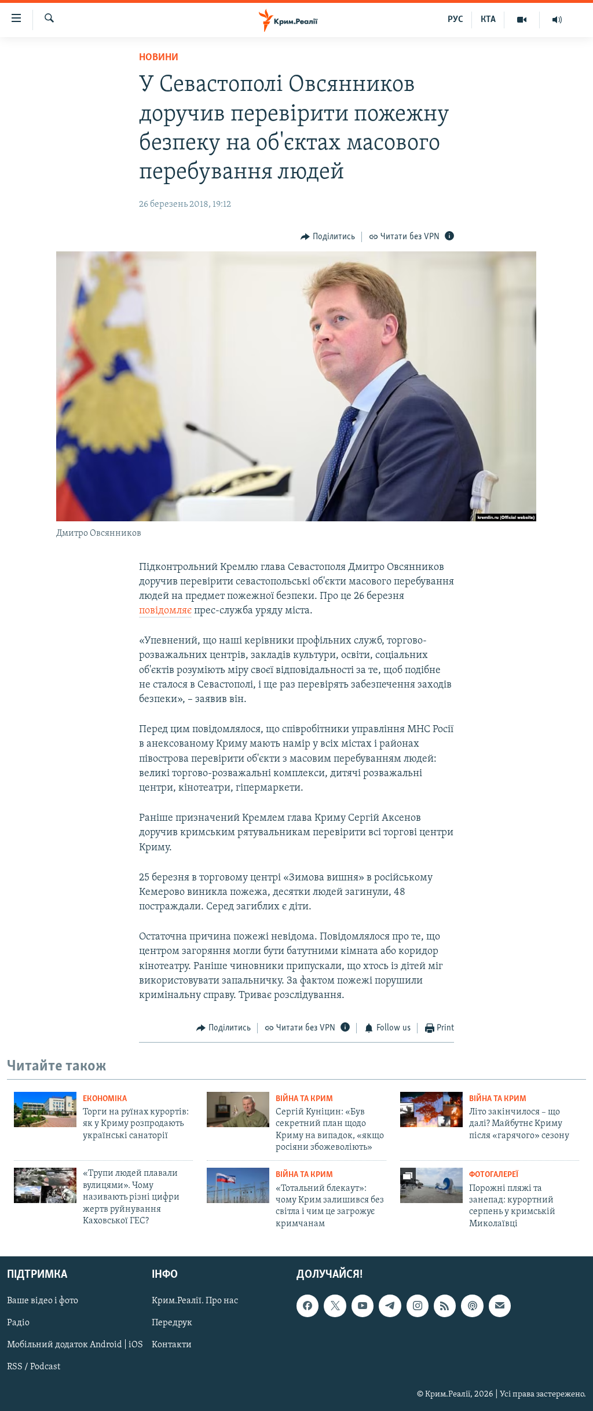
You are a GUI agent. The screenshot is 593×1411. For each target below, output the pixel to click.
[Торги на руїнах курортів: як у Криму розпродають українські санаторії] (45, 1109)
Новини (158, 58)
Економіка (105, 1099)
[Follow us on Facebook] (307, 1306)
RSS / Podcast (33, 1367)
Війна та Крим (304, 1099)
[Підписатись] (500, 1306)
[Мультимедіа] (522, 20)
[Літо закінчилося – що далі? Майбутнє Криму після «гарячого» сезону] (431, 1109)
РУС (455, 19)
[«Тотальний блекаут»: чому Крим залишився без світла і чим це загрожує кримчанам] (238, 1185)
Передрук (172, 1323)
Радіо (18, 1323)
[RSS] (445, 1306)
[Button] (328, 236)
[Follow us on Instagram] (418, 1306)
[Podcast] (472, 1306)
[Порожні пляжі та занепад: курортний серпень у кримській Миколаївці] (431, 1185)
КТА (488, 19)
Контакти (172, 1345)
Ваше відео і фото (42, 1301)
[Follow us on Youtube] (363, 1306)
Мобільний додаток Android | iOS (75, 1345)
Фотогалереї (493, 1175)
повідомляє (165, 611)
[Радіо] (557, 20)
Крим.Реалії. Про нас (195, 1301)
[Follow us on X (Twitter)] (335, 1306)
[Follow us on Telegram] (390, 1306)
